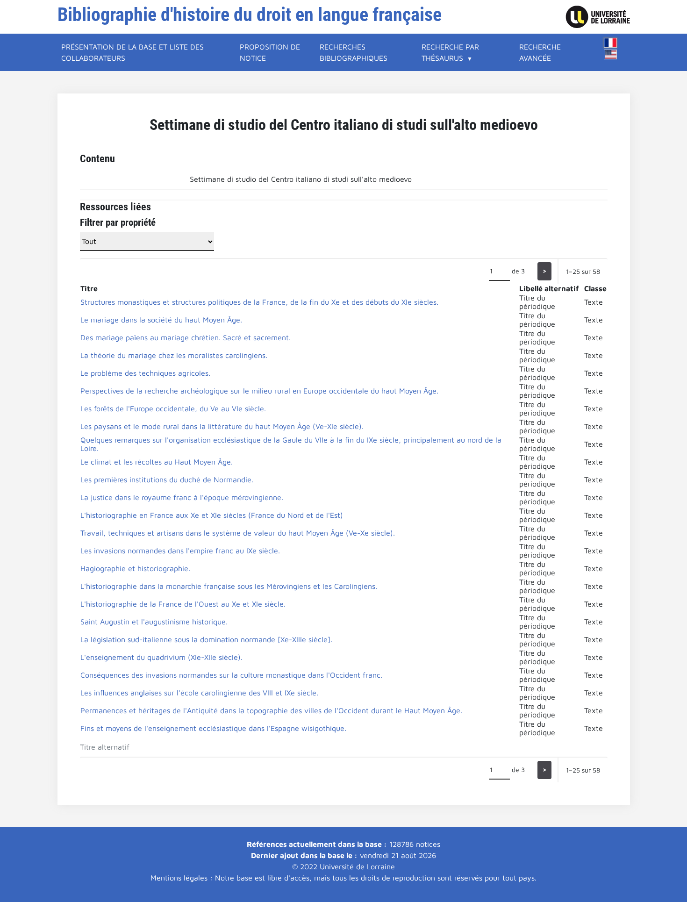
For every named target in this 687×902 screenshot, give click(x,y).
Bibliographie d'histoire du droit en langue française (249, 15)
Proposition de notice (270, 52)
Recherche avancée (540, 52)
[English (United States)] (610, 54)
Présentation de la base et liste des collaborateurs (132, 52)
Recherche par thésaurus (450, 52)
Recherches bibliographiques (353, 52)
